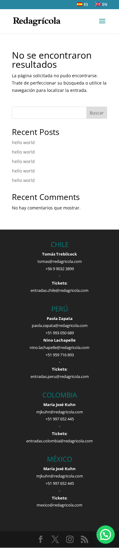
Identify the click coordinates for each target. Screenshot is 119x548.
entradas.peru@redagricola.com (60, 376)
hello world (23, 142)
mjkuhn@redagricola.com (59, 412)
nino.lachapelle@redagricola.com (59, 347)
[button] (105, 534)
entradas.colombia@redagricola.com (59, 441)
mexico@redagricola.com (59, 505)
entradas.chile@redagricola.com (59, 290)
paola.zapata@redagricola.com (60, 325)
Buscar (97, 113)
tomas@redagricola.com (60, 261)
